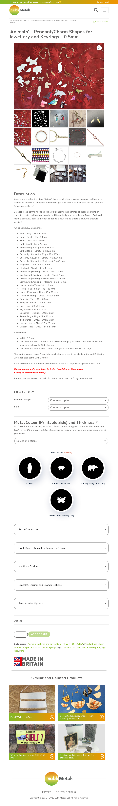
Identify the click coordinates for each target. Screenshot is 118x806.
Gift (74, 647)
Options (18, 620)
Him (83, 647)
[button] (99, 47)
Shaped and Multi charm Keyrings (39, 647)
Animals (67, 647)
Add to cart (39, 634)
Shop (18, 21)
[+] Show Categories (100, 22)
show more (103, 2)
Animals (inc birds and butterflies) (44, 644)
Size (16, 406)
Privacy (46, 792)
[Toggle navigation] (105, 10)
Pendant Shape (22, 399)
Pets (21, 650)
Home (12, 21)
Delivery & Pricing (66, 792)
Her (78, 647)
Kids (16, 650)
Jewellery (91, 647)
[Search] (96, 10)
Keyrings (101, 647)
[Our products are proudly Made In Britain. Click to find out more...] (28, 661)
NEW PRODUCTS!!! (73, 644)
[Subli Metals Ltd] (19, 10)
